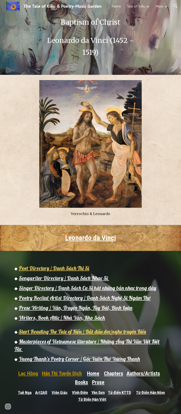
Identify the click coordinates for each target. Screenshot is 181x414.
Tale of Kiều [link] (136, 6)
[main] (90, 37)
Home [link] (116, 6)
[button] (175, 6)
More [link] (159, 6)
